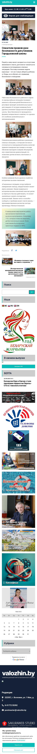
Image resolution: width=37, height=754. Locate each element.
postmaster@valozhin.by (15, 710)
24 (28, 630)
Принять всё (18, 745)
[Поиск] (32, 292)
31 (28, 634)
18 (33, 627)
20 (9, 630)
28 (14, 634)
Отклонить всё (18, 750)
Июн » (20, 637)
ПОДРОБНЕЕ (21, 740)
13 (9, 627)
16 (23, 627)
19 (4, 630)
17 (28, 627)
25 (33, 630)
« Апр (16, 637)
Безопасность (5, 255)
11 (33, 623)
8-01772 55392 (11, 705)
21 (14, 630)
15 (18, 627)
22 (18, 630)
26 (4, 634)
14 (14, 627)
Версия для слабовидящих (20, 16)
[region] (18, 741)
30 (23, 634)
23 (23, 630)
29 (18, 634)
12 (4, 627)
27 (9, 634)
